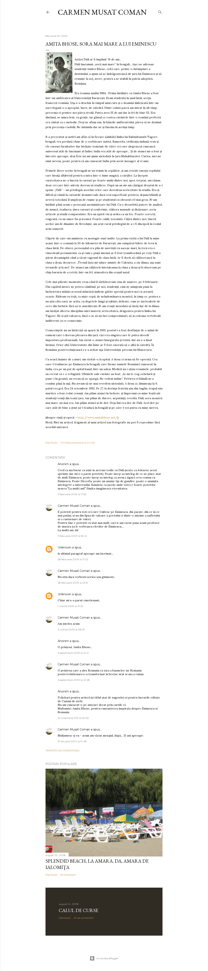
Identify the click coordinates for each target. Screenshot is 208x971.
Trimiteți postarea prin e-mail (77, 442)
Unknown (64, 547)
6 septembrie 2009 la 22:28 (74, 679)
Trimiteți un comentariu (62, 750)
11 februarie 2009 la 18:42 (72, 535)
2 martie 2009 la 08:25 (71, 629)
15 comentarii (68, 874)
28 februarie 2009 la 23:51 (73, 582)
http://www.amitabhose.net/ (97, 417)
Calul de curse (78, 910)
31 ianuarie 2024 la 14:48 (72, 741)
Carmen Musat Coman (102, 12)
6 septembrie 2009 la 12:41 (73, 652)
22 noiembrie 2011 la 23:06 (73, 717)
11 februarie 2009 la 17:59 (72, 494)
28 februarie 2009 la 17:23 (73, 559)
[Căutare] (160, 11)
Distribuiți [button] (51, 442)
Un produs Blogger (107, 958)
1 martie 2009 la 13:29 (70, 606)
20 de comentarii (83, 917)
